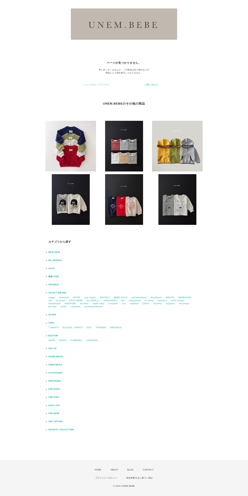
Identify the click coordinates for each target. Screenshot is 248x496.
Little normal (177, 300)
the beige (184, 303)
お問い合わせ (151, 84)
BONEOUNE (184, 297)
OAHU (146, 303)
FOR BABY (54, 389)
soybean (170, 303)
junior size (54, 405)
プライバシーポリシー (106, 478)
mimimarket (54, 303)
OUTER (52, 315)
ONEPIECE (116, 327)
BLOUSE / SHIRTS (73, 327)
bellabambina (139, 297)
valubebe (76, 306)
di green (60, 300)
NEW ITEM (54, 252)
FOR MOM (53, 413)
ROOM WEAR (55, 356)
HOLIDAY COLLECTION (61, 429)
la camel (149, 300)
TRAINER (101, 327)
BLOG (130, 470)
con (50, 300)
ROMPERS (76, 340)
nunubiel (113, 303)
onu (124, 303)
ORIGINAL (54, 284)
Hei (123, 300)
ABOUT (114, 470)
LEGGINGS (92, 340)
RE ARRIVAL (55, 260)
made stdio (98, 303)
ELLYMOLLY (93, 300)
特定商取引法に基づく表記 (139, 478)
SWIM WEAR (55, 365)
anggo (51, 297)
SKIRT (51, 340)
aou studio (90, 297)
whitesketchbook (94, 306)
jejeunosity (135, 300)
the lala (52, 306)
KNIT (89, 327)
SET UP (52, 348)
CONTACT (148, 470)
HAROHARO (110, 300)
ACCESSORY (55, 373)
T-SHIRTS (53, 327)
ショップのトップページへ (97, 84)
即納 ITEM (53, 276)
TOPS (51, 323)
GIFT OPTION (55, 421)
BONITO (170, 297)
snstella (157, 303)
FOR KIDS (53, 397)
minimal (84, 303)
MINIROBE (70, 303)
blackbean (156, 297)
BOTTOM (53, 335)
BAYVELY (105, 297)
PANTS (63, 340)
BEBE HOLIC (121, 297)
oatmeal (134, 303)
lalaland (162, 300)
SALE (51, 268)
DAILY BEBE (76, 300)
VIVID (64, 306)
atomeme (64, 297)
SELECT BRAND (57, 293)
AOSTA (76, 297)
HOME (98, 470)
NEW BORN (54, 381)
